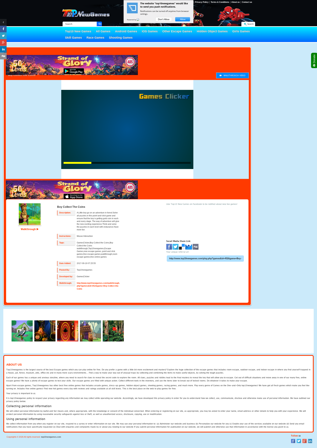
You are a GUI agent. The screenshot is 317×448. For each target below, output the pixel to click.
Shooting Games (121, 37)
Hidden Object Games (212, 31)
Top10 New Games (78, 31)
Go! (100, 24)
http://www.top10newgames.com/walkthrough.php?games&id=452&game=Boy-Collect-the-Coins (98, 286)
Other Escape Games (177, 31)
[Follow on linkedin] (3, 49)
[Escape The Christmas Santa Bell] (67, 330)
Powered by (132, 19)
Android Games (126, 31)
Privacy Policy (202, 2)
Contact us (247, 2)
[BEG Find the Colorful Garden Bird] (113, 330)
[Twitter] (299, 441)
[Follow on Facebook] (3, 29)
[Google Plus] (304, 441)
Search (250, 24)
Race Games (95, 37)
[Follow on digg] (3, 56)
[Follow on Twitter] (3, 35)
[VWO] (140, 19)
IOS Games (150, 31)
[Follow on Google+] (3, 42)
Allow (182, 19)
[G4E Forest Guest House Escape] (22, 330)
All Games (103, 31)
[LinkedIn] (310, 441)
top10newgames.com (51, 437)
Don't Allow (163, 19)
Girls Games (241, 31)
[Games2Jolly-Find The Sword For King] (90, 330)
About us (235, 2)
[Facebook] (293, 441)
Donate (314, 59)
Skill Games (73, 37)
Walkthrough (29, 229)
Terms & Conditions (220, 2)
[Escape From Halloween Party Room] (44, 330)
